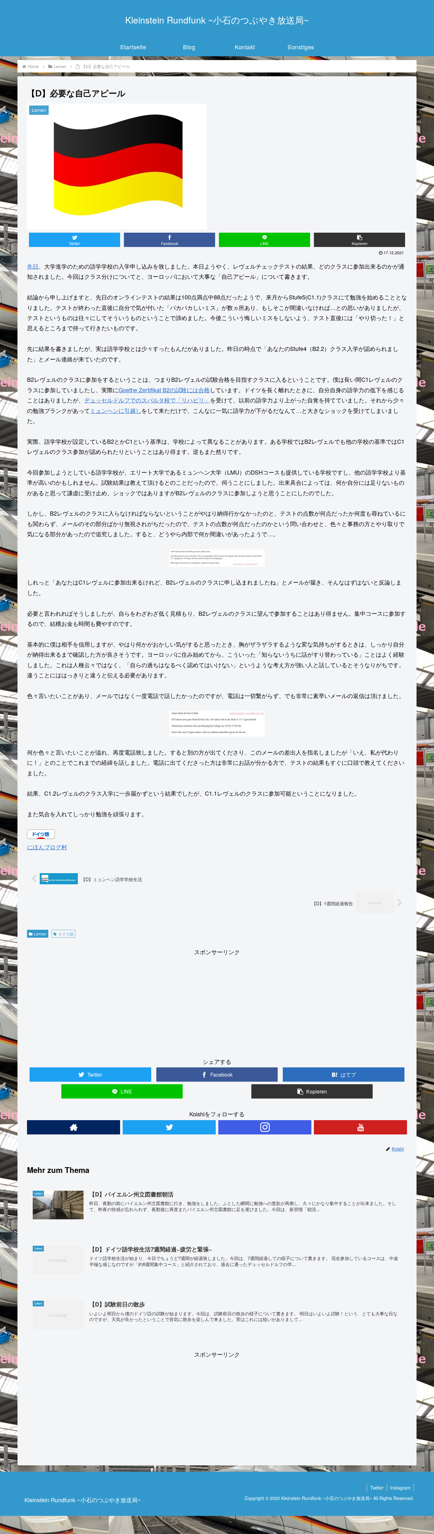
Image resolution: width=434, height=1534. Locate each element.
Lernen (40, 933)
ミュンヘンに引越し (115, 410)
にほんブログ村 (47, 847)
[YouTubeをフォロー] (360, 1127)
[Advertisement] (217, 1001)
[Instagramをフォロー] (264, 1127)
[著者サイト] (73, 1127)
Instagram (400, 1487)
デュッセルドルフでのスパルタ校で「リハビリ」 (147, 400)
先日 (32, 266)
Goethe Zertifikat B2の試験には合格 (164, 390)
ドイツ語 (65, 933)
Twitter (376, 1487)
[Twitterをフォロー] (169, 1127)
